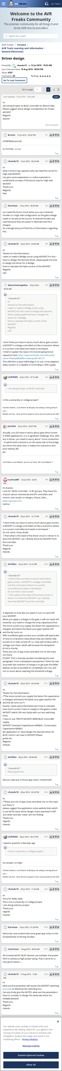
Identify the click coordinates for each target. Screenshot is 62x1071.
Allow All (31, 1064)
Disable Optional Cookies (31, 1055)
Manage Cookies (31, 1045)
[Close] (58, 1021)
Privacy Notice (30, 1039)
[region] (31, 1044)
